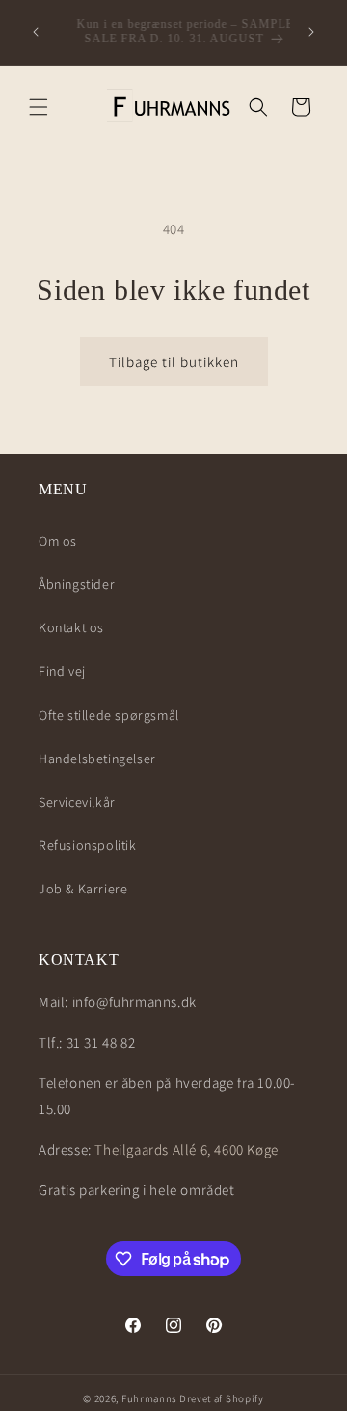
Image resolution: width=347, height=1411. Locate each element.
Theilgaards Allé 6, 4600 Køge (186, 1149)
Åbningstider (77, 584)
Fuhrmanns (148, 1398)
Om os (58, 540)
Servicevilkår (77, 802)
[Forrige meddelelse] (35, 32)
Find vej (62, 670)
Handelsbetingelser (97, 758)
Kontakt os (71, 627)
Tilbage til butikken (174, 362)
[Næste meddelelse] (311, 32)
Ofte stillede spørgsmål (109, 715)
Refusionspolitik (88, 845)
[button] (38, 107)
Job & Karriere (83, 888)
